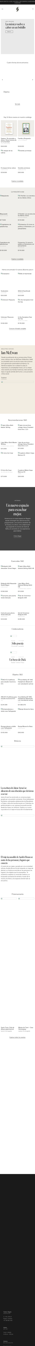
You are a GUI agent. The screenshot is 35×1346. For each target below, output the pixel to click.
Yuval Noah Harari (5, 143)
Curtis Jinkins (21, 728)
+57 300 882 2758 (7, 1320)
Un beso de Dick (17, 659)
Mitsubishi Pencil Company (24, 588)
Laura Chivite (4, 169)
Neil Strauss (4, 472)
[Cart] (33, 9)
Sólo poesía (17, 643)
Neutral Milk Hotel (23, 320)
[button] (2, 9)
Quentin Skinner (4, 215)
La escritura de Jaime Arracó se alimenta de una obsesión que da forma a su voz (17, 791)
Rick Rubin (10, 472)
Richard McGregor (22, 217)
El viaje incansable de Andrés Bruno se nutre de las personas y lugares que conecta (17, 860)
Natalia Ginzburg (22, 140)
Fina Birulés (21, 247)
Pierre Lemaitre (22, 169)
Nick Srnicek (3, 246)
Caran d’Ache (4, 587)
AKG (2, 700)
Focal (19, 702)
